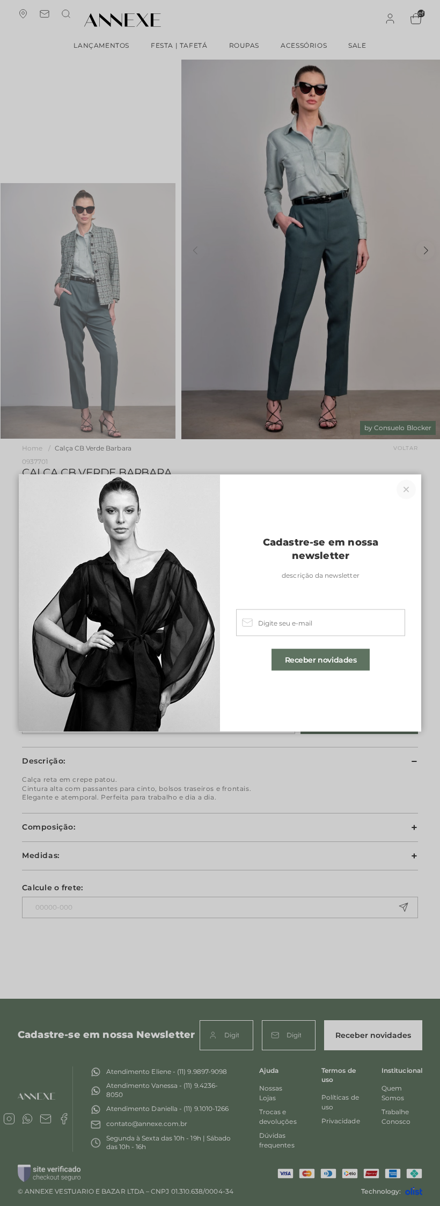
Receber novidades (321, 659)
